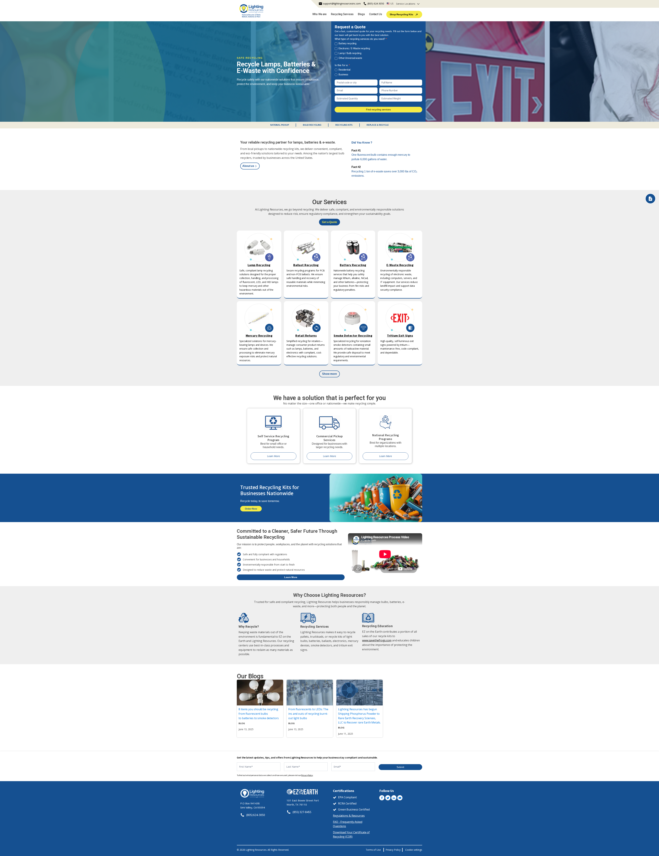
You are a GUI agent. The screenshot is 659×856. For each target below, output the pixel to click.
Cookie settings (413, 849)
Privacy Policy (307, 775)
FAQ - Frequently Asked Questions (347, 824)
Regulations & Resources (349, 816)
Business (343, 74)
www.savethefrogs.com (376, 640)
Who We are (319, 14)
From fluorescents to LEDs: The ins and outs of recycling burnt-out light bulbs (308, 713)
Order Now (251, 508)
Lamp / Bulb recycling (349, 53)
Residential (344, 69)
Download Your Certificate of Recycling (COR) (351, 834)
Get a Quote (329, 222)
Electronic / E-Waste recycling (354, 48)
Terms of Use (373, 849)
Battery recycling (347, 43)
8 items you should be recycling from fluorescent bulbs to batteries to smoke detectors (259, 713)
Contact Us (375, 14)
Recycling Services (342, 14)
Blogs (361, 14)
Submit (400, 767)
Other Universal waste (350, 58)
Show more (329, 373)
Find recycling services (378, 109)
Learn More (273, 456)
